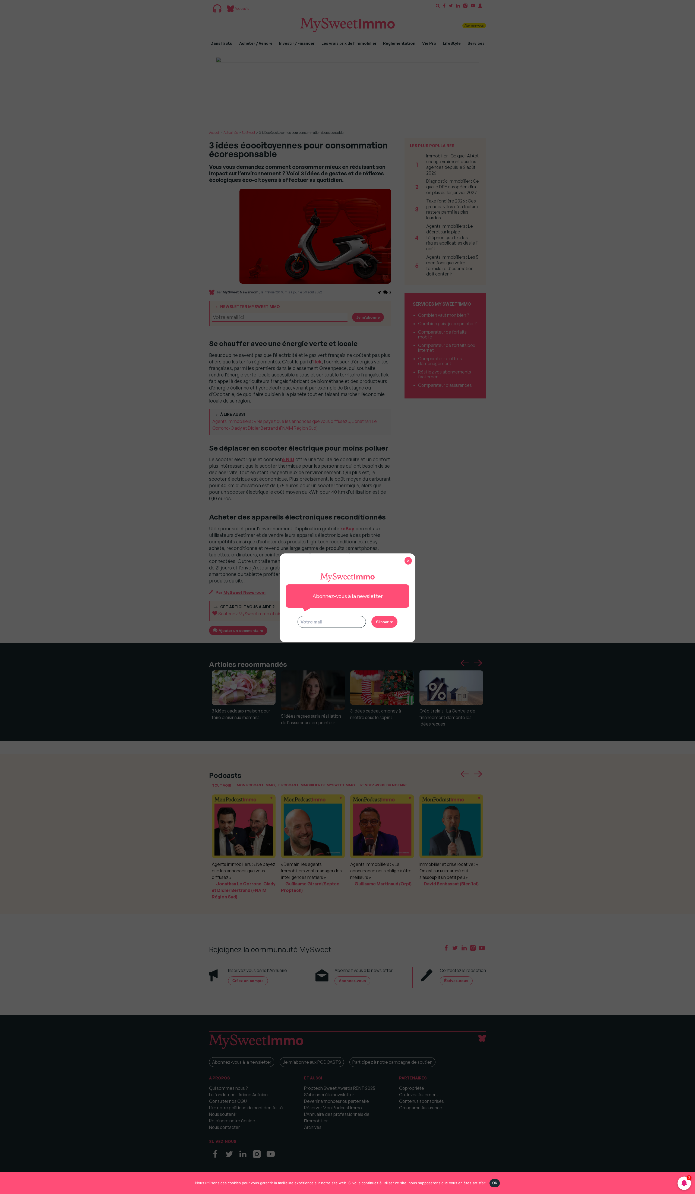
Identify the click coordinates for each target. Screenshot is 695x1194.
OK (494, 1183)
